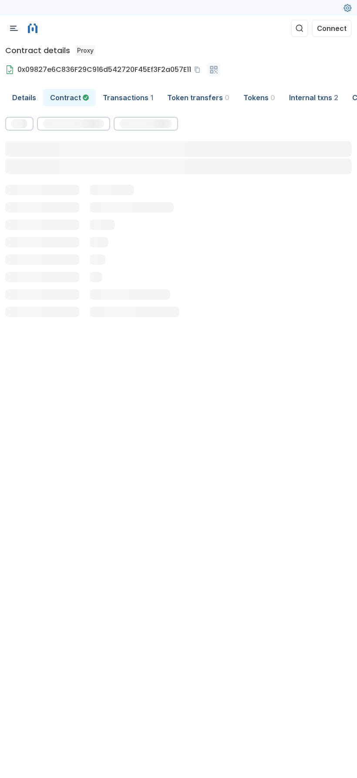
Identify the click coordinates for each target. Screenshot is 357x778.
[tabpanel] (178, 237)
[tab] (69, 97)
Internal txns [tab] (313, 97)
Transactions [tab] (128, 97)
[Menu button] (14, 28)
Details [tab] (24, 97)
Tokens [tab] (259, 97)
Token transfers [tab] (198, 97)
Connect (332, 28)
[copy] (199, 69)
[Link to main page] (32, 28)
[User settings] (347, 7)
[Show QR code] (214, 70)
